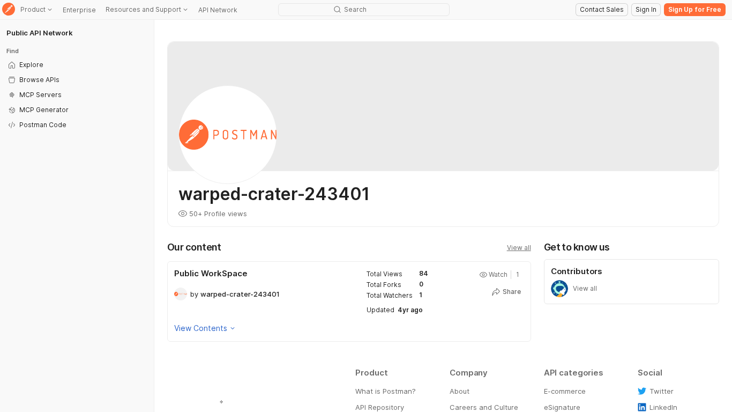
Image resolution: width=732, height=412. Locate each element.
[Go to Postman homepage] (8, 10)
